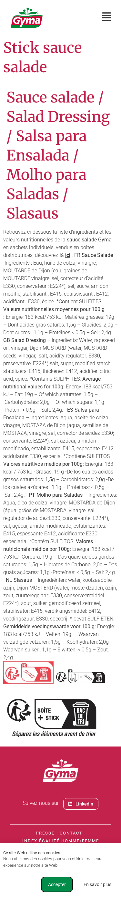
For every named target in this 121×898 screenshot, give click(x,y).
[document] (60, 449)
